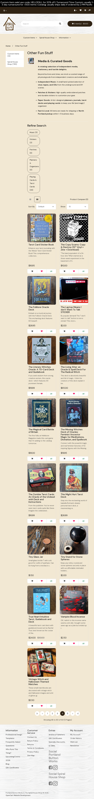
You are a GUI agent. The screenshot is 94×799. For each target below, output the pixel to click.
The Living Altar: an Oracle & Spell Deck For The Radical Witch (73, 369)
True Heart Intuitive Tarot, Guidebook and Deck (40, 619)
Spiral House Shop (47, 37)
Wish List (74, 742)
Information (64, 37)
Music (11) (33, 132)
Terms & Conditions (35, 748)
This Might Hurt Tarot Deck (72, 495)
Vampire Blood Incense (73, 616)
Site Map (31, 755)
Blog (7, 764)
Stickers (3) (33, 141)
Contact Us (32, 737)
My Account (75, 734)
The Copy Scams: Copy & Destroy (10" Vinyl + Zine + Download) (73, 247)
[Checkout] (90, 10)
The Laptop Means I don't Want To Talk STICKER (71, 309)
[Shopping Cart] (85, 10)
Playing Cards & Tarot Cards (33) (33, 183)
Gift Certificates (12, 767)
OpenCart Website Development (18, 795)
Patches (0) (33, 151)
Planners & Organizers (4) (34, 165)
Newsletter (74, 745)
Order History (76, 738)
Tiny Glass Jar (36, 557)
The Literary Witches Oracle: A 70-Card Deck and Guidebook (41, 369)
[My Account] (75, 10)
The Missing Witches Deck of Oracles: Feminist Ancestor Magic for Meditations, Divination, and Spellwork (74, 434)
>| (77, 713)
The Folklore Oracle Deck (39, 308)
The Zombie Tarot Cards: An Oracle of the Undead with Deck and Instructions (42, 498)
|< (37, 713)
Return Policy (32, 741)
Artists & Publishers (57, 734)
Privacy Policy (33, 752)
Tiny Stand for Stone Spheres (72, 558)
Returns (30, 744)
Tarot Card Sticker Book (41, 244)
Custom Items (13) (13, 55)
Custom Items (29, 37)
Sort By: (31, 206)
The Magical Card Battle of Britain (41, 430)
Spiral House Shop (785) (12, 63)
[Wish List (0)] (81, 10)
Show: (63, 206)
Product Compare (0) (79, 199)
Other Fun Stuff (21, 46)
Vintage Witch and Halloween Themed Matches (39, 681)
